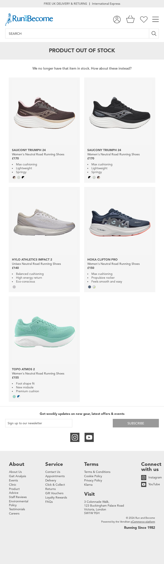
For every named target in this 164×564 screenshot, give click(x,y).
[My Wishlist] (144, 19)
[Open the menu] (155, 19)
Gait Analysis (17, 476)
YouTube (154, 484)
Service (54, 464)
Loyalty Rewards (56, 497)
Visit (89, 494)
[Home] (29, 19)
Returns (50, 489)
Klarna (88, 485)
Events (13, 480)
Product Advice (14, 491)
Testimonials (17, 509)
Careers (14, 513)
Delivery (50, 480)
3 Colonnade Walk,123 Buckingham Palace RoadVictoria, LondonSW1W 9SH (104, 507)
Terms (91, 464)
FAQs (49, 502)
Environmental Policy (18, 503)
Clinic (12, 485)
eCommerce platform (143, 521)
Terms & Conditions (97, 472)
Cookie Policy (93, 476)
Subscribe (135, 423)
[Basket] (130, 19)
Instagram (155, 477)
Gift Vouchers (54, 493)
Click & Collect (55, 485)
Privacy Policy (93, 480)
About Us (15, 472)
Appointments (55, 476)
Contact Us (52, 472)
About (16, 464)
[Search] (154, 33)
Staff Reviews (18, 497)
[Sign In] (117, 19)
